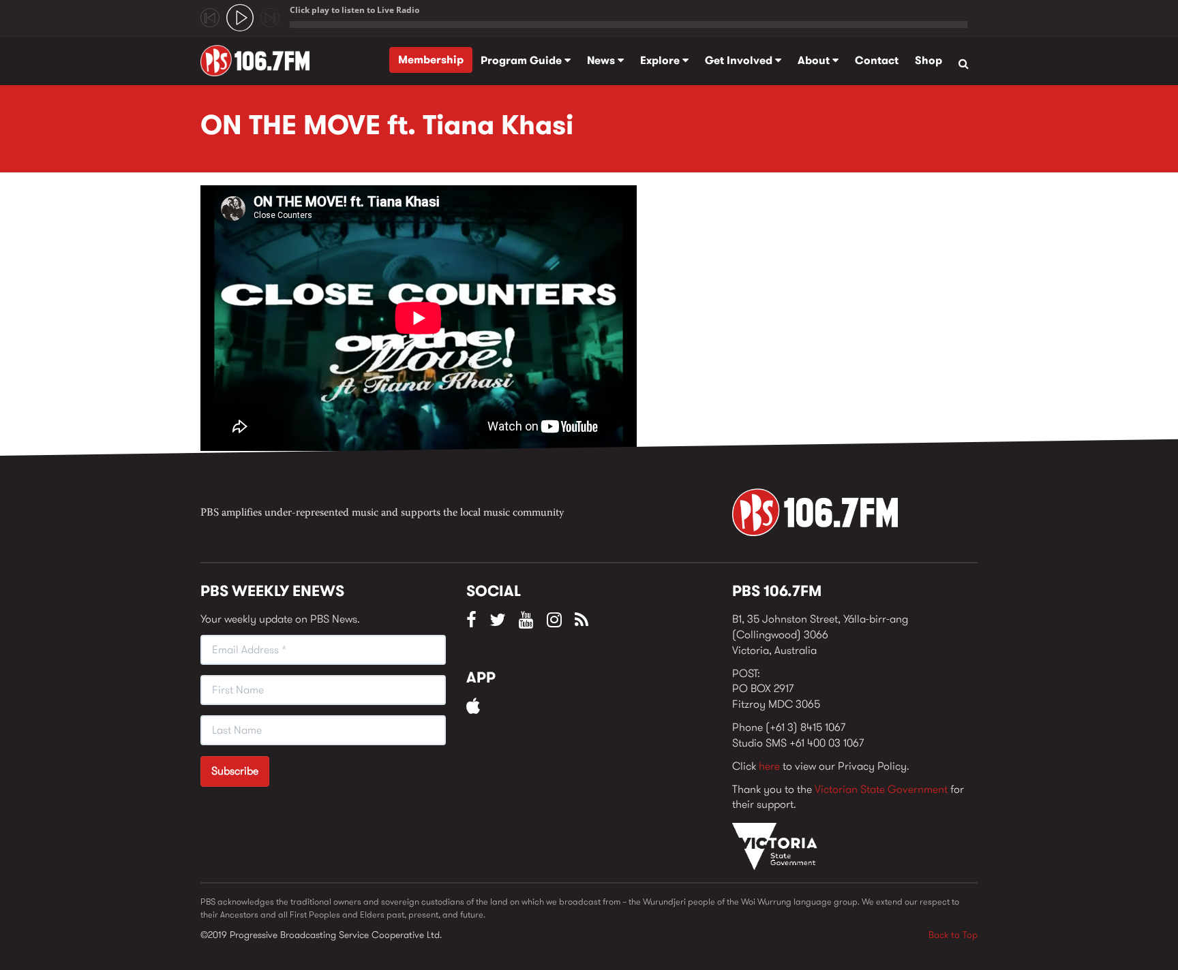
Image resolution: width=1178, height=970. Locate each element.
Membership (431, 59)
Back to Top (953, 934)
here (769, 766)
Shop (928, 60)
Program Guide (522, 60)
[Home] (260, 60)
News (602, 60)
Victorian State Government (881, 789)
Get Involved (740, 60)
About (815, 60)
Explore (661, 60)
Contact (876, 60)
